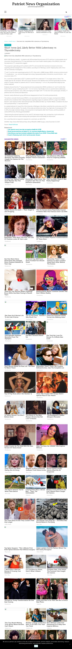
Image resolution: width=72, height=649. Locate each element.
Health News (8, 45)
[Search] (66, 12)
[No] (70, 644)
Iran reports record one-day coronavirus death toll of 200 (24, 129)
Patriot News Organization (36, 3)
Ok (36, 646)
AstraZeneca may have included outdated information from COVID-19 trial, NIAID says (32, 133)
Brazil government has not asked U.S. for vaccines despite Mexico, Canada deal (31, 131)
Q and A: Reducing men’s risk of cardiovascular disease (24, 135)
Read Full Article (13, 124)
